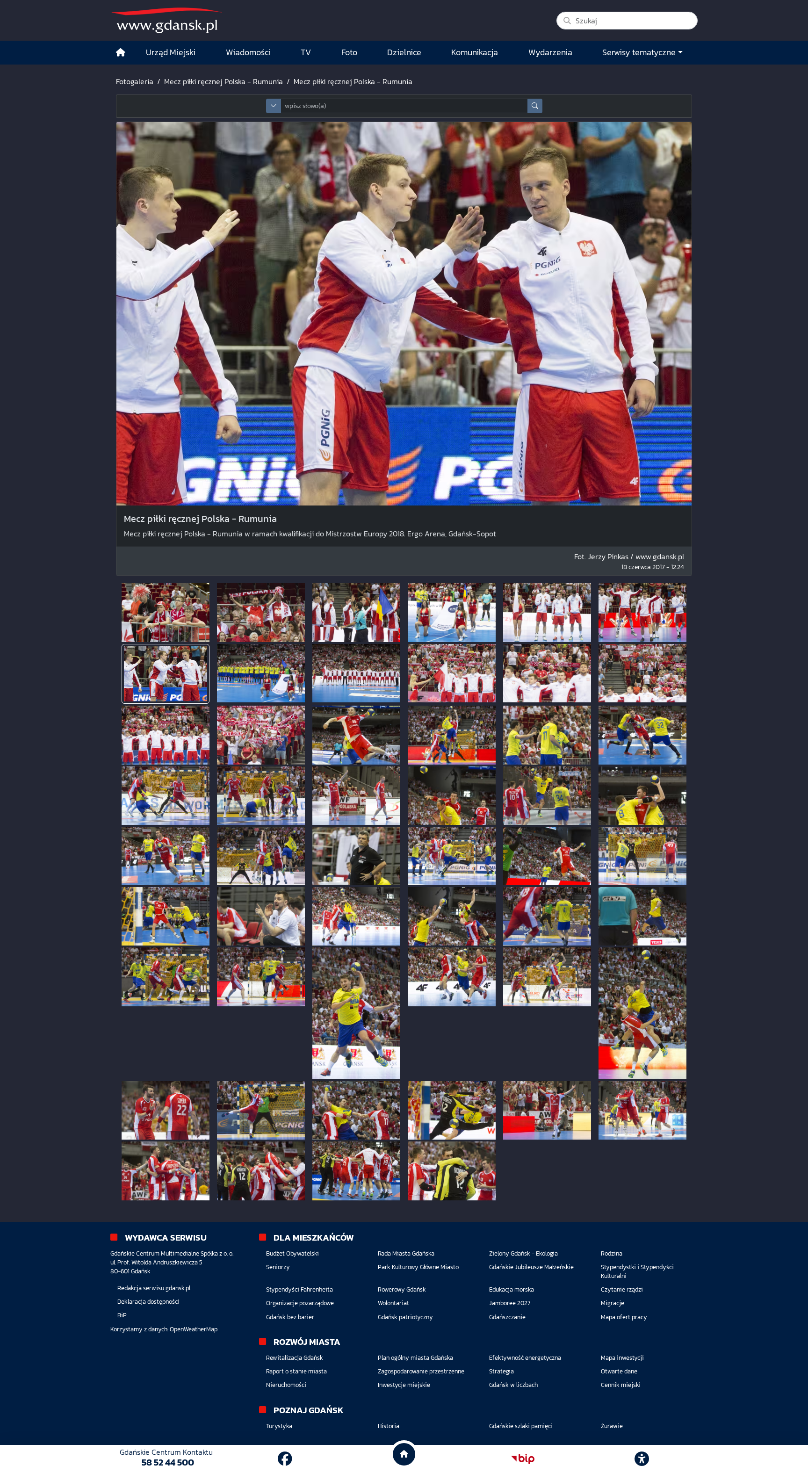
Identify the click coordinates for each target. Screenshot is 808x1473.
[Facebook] (285, 1459)
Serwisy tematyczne (639, 52)
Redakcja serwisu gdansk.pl (153, 1288)
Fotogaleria (134, 81)
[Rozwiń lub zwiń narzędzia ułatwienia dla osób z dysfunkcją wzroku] (642, 1459)
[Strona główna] (120, 53)
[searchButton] (534, 106)
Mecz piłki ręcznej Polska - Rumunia (223, 81)
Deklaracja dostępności (148, 1301)
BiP (122, 1315)
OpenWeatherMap (193, 1329)
